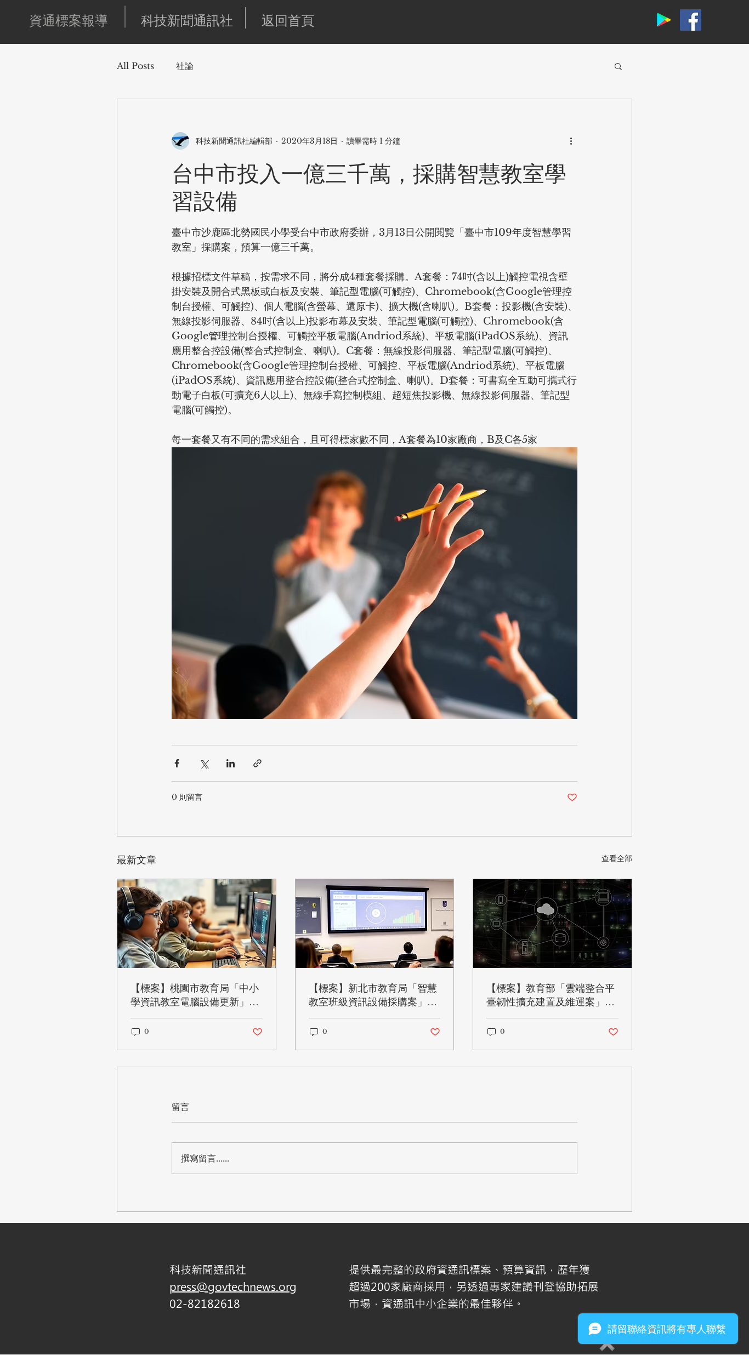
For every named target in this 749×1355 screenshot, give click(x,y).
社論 (185, 65)
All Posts (135, 65)
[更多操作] (570, 140)
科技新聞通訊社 (187, 20)
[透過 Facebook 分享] (177, 763)
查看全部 (617, 858)
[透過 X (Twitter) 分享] (203, 763)
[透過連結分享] (257, 763)
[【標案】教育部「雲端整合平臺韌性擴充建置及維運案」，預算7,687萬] (552, 923)
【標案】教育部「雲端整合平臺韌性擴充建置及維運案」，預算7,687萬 (550, 995)
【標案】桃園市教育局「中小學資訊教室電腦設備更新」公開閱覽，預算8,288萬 (194, 995)
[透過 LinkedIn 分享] (230, 763)
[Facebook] (690, 20)
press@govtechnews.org (233, 1286)
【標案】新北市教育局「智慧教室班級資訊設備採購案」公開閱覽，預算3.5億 (373, 995)
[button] (618, 65)
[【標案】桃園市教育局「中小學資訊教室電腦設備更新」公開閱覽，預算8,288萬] (196, 923)
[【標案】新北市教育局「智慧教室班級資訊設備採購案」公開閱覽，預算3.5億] (375, 923)
